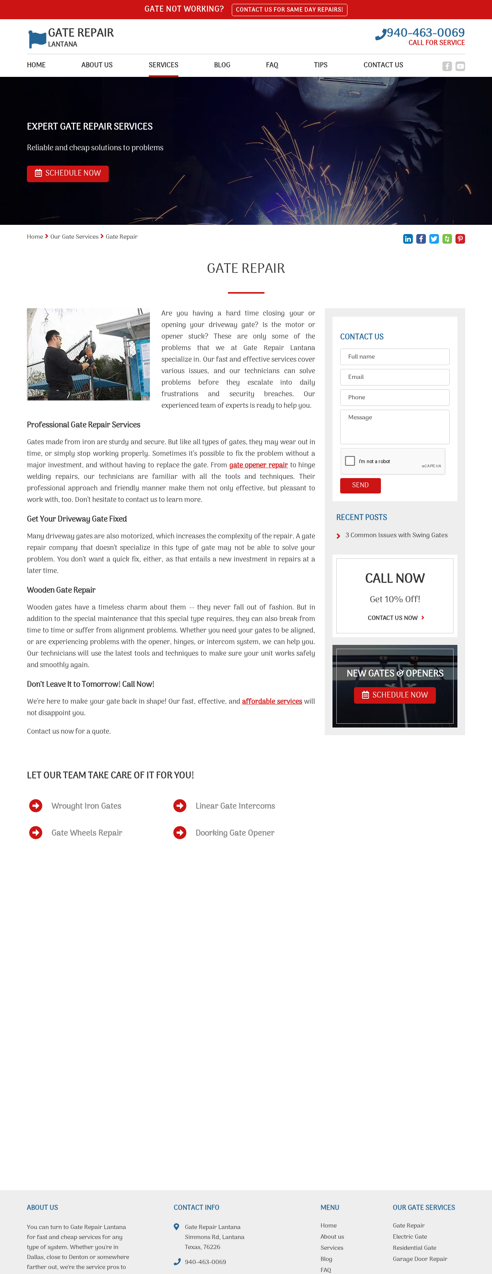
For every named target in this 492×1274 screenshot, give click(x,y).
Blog (222, 65)
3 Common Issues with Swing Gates (397, 535)
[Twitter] (434, 239)
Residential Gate (414, 1249)
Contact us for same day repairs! (289, 10)
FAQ (272, 65)
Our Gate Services (74, 237)
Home (36, 65)
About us (97, 65)
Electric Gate (410, 1238)
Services (163, 65)
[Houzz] (447, 239)
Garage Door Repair (420, 1260)
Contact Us (383, 65)
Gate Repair (409, 1227)
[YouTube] (460, 66)
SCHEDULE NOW (399, 695)
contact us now (393, 618)
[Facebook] (447, 66)
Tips (320, 65)
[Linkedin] (408, 239)
